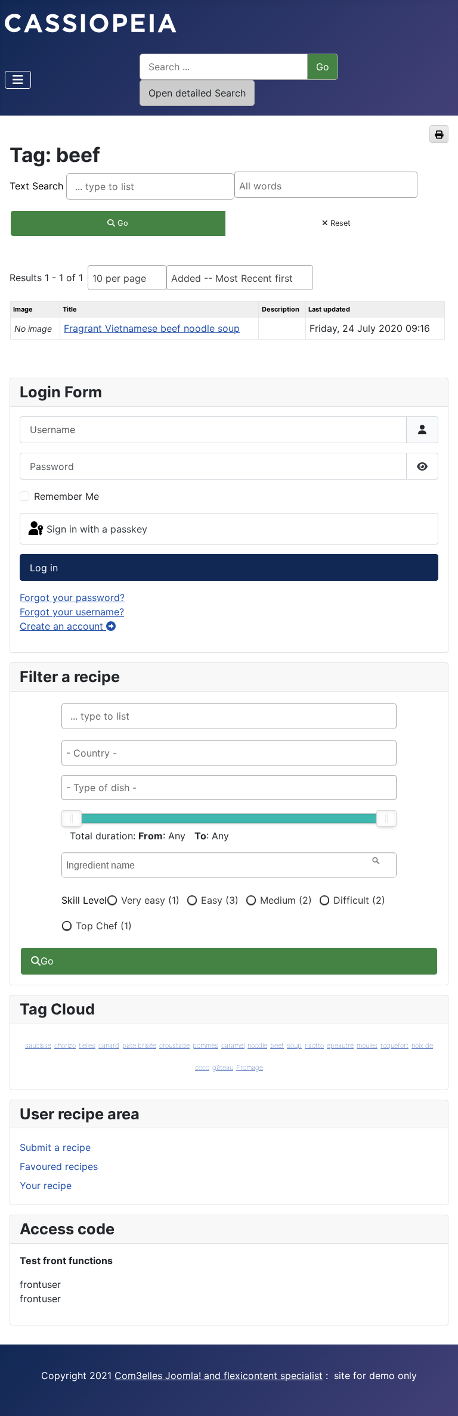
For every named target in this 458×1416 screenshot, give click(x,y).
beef (277, 1045)
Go (121, 223)
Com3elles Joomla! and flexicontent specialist (218, 1375)
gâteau (222, 1067)
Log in (44, 568)
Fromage (249, 1067)
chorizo (65, 1045)
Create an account (63, 626)
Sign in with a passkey (97, 529)
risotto (314, 1045)
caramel (233, 1045)
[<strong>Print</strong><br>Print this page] (438, 134)
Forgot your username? (72, 612)
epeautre (340, 1045)
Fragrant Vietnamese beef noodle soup (152, 328)
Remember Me (66, 496)
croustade (174, 1045)
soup (294, 1045)
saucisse (38, 1045)
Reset (339, 223)
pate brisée (139, 1045)
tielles (87, 1045)
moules (367, 1045)
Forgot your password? (72, 597)
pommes (205, 1045)
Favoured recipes (59, 1166)
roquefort (394, 1045)
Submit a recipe (55, 1147)
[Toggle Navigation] (18, 80)
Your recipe (46, 1185)
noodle (257, 1045)
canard (108, 1045)
